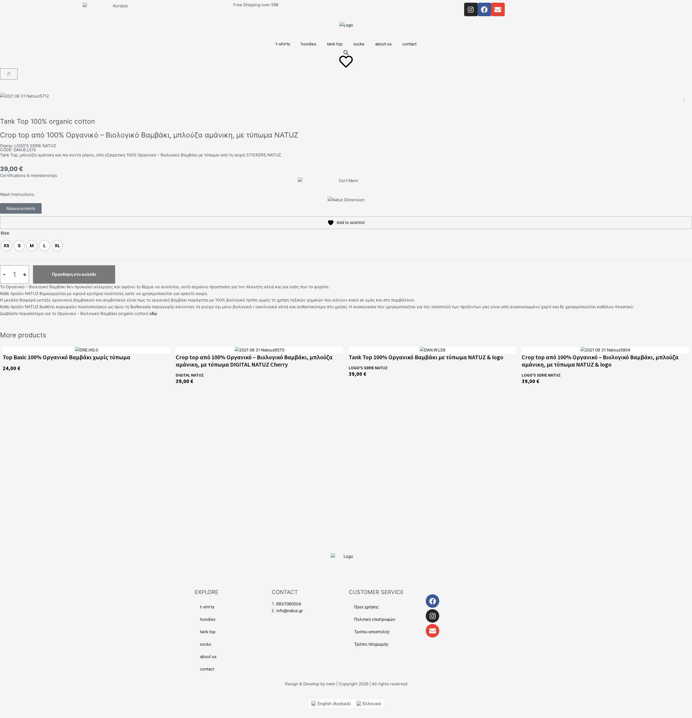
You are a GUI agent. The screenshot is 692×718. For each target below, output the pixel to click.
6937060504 (288, 603)
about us (383, 43)
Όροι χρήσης (366, 606)
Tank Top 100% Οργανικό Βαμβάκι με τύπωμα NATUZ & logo (426, 357)
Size (5, 233)
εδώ (153, 313)
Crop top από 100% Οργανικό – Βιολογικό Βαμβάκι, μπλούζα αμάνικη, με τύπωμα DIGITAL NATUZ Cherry (254, 360)
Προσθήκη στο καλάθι (74, 274)
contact (409, 43)
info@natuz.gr (289, 610)
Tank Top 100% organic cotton (47, 121)
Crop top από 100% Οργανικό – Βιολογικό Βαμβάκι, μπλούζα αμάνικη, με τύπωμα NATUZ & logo (600, 360)
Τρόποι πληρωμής (371, 644)
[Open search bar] (346, 52)
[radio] (6, 245)
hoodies (308, 43)
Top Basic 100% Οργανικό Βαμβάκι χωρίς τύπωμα (66, 357)
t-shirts (283, 43)
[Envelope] (432, 631)
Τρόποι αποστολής (372, 631)
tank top (334, 43)
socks (358, 43)
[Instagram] (432, 616)
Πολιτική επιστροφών (374, 619)
